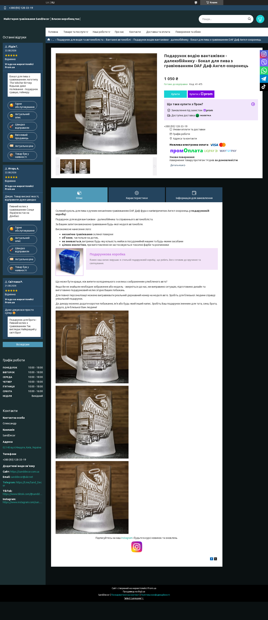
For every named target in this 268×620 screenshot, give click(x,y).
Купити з (195, 94)
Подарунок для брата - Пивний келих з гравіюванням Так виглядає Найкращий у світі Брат (23, 326)
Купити (175, 94)
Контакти (135, 31)
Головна (53, 31)
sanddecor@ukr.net (22, 476)
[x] (215, 559)
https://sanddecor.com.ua (24, 471)
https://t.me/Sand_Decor (22, 484)
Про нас (119, 31)
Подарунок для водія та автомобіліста (80, 39)
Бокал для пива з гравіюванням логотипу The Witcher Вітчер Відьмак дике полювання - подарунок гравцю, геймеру (23, 84)
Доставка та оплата (158, 31)
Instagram (127, 537)
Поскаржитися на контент (125, 595)
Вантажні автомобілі (118, 39)
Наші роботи (100, 31)
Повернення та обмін (188, 31)
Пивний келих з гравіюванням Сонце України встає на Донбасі (21, 211)
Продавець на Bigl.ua (134, 591)
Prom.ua (151, 588)
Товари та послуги (74, 31)
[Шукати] (249, 19)
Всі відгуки (22, 344)
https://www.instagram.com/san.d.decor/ (23, 502)
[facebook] (211, 559)
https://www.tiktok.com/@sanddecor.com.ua (23, 494)
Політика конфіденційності (155, 595)
